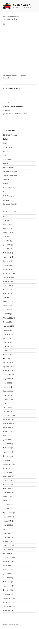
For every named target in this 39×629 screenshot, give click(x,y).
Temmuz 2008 (8, 468)
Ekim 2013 (6, 237)
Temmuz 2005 (8, 602)
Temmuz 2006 (8, 562)
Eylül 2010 (6, 363)
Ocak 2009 (7, 444)
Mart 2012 (6, 289)
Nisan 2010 (7, 383)
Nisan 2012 (7, 285)
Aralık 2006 (7, 541)
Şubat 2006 (7, 574)
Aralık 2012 (7, 253)
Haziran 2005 (7, 606)
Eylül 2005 (6, 594)
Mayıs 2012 (7, 281)
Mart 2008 (6, 484)
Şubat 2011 (7, 342)
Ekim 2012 (6, 261)
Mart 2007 (6, 529)
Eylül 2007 (6, 509)
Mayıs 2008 (7, 476)
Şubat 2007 (7, 533)
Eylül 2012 (6, 265)
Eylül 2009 (6, 411)
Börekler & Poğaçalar (10, 135)
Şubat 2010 (7, 391)
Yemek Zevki (22, 4)
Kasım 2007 (7, 501)
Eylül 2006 (6, 553)
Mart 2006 (6, 570)
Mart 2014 (6, 229)
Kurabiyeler (7, 159)
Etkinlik (5, 143)
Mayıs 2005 (7, 610)
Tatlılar (5, 192)
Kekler (5, 155)
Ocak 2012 (6, 298)
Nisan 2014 (7, 224)
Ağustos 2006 (8, 557)
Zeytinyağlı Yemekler (10, 204)
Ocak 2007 (7, 537)
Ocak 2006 (7, 578)
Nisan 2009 (7, 432)
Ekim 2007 (6, 505)
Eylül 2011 (6, 314)
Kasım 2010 (7, 354)
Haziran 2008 (7, 472)
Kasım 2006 (7, 545)
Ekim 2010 (6, 358)
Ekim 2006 (7, 549)
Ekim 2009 (7, 407)
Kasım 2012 (7, 257)
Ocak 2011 (6, 346)
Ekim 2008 (7, 456)
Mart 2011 (6, 338)
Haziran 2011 (7, 326)
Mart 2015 (6, 216)
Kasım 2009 (7, 403)
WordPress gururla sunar (11, 624)
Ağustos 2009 (8, 415)
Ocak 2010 (6, 395)
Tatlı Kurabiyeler (8, 188)
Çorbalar (6, 139)
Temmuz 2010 (8, 371)
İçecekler (6, 151)
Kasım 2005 (7, 586)
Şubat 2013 (7, 245)
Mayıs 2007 (7, 521)
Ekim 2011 (6, 310)
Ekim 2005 (7, 590)
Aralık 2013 (7, 233)
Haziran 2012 (7, 277)
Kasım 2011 (7, 306)
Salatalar (6, 180)
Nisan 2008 (7, 480)
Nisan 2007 (7, 525)
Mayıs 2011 (7, 330)
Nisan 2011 (7, 334)
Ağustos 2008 (8, 464)
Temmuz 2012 (8, 273)
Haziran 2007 (7, 517)
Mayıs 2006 (7, 566)
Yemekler (6, 200)
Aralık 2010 (7, 350)
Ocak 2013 (6, 249)
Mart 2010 (6, 387)
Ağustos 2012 (8, 269)
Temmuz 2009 (8, 419)
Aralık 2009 (7, 399)
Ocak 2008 (7, 493)
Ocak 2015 (6, 220)
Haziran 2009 (7, 423)
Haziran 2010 (7, 375)
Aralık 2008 (7, 448)
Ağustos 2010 (8, 367)
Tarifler (5, 184)
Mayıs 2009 (7, 428)
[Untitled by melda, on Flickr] (19, 47)
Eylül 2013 (6, 241)
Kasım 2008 (7, 452)
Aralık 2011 (7, 302)
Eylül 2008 (6, 460)
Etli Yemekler (7, 147)
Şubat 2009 (7, 440)
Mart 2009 (6, 436)
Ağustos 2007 (8, 513)
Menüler (6, 163)
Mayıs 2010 (7, 379)
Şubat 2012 (7, 293)
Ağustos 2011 (8, 318)
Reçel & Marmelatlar (10, 176)
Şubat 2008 (7, 488)
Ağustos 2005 (8, 598)
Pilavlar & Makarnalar (10, 172)
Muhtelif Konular (14, 88)
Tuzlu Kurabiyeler (8, 196)
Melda (15, 16)
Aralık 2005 (7, 582)
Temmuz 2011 (7, 322)
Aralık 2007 (7, 497)
